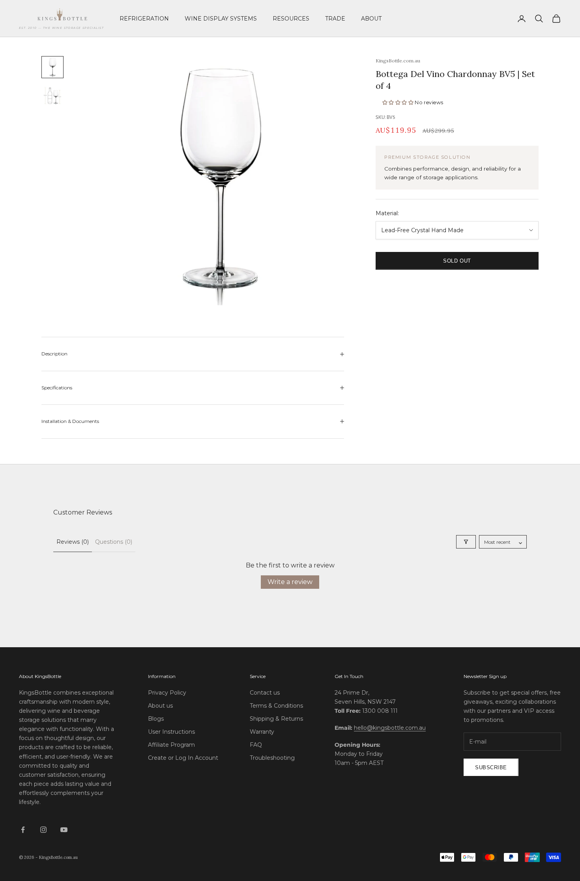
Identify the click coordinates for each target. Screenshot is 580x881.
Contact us (265, 692)
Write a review (290, 582)
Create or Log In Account (183, 757)
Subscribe (491, 767)
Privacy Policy (167, 692)
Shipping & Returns (276, 718)
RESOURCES (291, 18)
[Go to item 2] (52, 96)
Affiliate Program (171, 744)
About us (160, 705)
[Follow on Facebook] (23, 830)
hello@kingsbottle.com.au (390, 727)
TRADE (335, 18)
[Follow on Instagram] (43, 830)
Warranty (262, 731)
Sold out (457, 261)
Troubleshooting (272, 757)
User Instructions (171, 731)
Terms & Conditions (276, 705)
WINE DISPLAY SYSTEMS (221, 18)
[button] (398, 102)
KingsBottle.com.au (398, 61)
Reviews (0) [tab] (72, 541)
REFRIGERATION (144, 18)
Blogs (156, 718)
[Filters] (466, 542)
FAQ (256, 744)
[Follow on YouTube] (64, 830)
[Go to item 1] (52, 67)
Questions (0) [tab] (113, 541)
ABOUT (371, 18)
